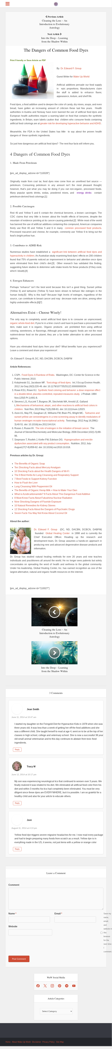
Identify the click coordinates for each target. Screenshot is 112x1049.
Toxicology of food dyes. (58, 382)
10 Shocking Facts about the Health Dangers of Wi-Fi (41, 471)
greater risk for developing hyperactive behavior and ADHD (70, 123)
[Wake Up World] (56, 3)
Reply (17, 749)
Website (12, 926)
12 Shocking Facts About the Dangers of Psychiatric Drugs (44, 509)
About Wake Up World (21, 1042)
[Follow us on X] (45, 985)
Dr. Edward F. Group (71, 68)
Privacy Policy (48, 1042)
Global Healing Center (58, 533)
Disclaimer (36, 1042)
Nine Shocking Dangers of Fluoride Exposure (37, 501)
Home (8, 1042)
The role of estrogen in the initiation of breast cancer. (62, 428)
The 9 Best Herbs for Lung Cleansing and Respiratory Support (46, 475)
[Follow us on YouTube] (73, 985)
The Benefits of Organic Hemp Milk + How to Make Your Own (45, 490)
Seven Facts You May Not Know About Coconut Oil (40, 513)
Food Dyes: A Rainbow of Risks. (38, 375)
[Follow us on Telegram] (66, 985)
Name (12, 913)
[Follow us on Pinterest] (59, 985)
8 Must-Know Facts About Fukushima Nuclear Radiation (43, 498)
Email (58, 913)
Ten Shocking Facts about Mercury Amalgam (37, 467)
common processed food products (83, 228)
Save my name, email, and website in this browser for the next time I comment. (108, 932)
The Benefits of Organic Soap (29, 463)
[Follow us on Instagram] (52, 985)
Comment (13, 885)
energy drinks (84, 193)
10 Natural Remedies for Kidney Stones (34, 505)
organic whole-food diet (22, 323)
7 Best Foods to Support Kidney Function (35, 479)
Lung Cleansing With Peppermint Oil (33, 486)
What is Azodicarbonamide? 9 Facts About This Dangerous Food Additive (52, 494)
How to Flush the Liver (26, 482)
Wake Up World (81, 76)
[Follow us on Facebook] (38, 985)
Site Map (60, 1042)
